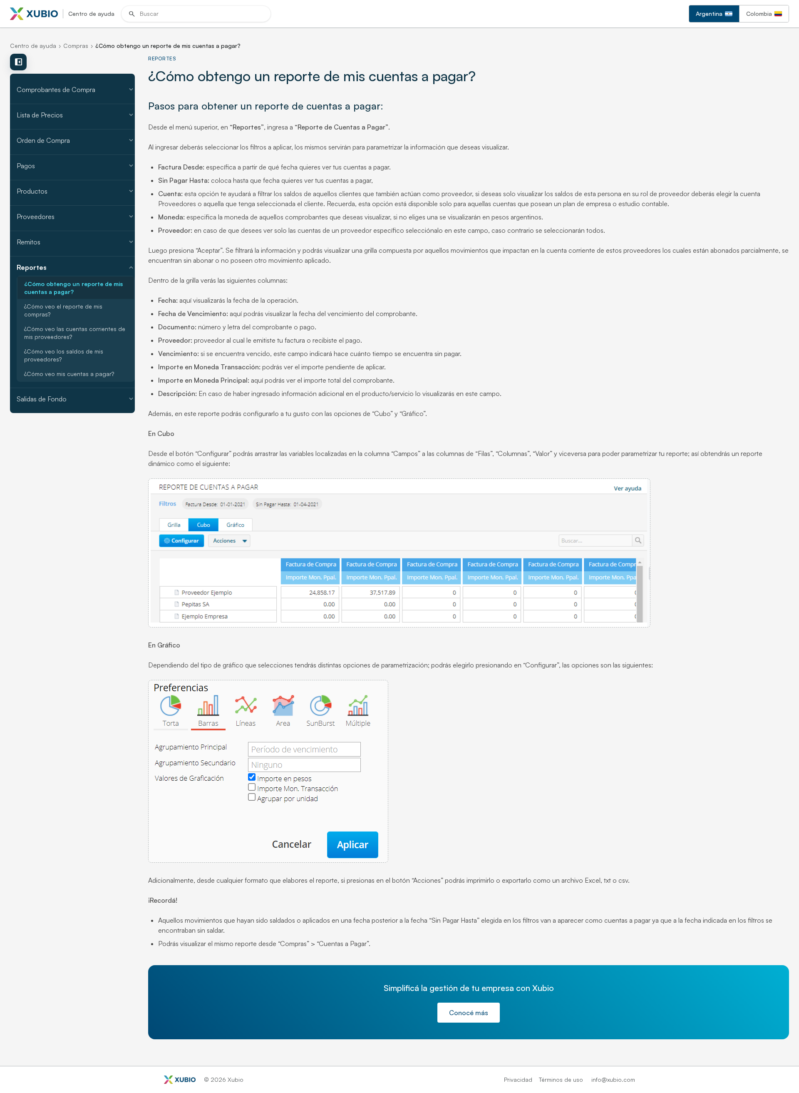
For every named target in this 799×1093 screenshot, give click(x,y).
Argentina (709, 13)
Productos (76, 191)
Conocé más (468, 1012)
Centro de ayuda (33, 45)
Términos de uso (561, 1079)
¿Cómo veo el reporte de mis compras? (63, 310)
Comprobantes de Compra (76, 89)
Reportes (76, 267)
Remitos (76, 241)
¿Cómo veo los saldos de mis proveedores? (63, 355)
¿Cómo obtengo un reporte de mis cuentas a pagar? (73, 287)
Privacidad (518, 1079)
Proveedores (76, 216)
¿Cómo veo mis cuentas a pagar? (69, 373)
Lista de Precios (76, 115)
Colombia (759, 13)
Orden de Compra (76, 140)
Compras (75, 45)
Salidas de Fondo (76, 398)
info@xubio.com (613, 1079)
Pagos (76, 165)
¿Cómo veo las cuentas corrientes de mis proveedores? (74, 332)
